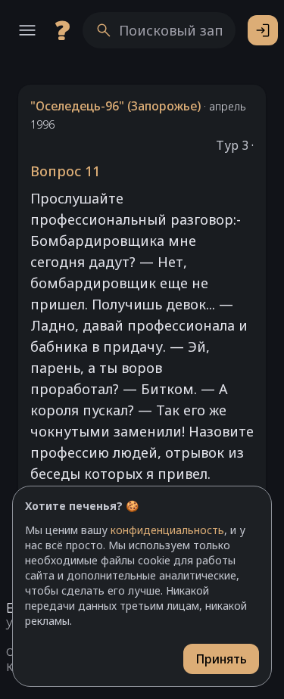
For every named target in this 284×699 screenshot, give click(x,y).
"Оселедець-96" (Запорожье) (115, 106)
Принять (221, 659)
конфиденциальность (167, 530)
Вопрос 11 (65, 171)
